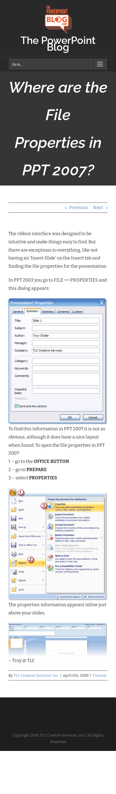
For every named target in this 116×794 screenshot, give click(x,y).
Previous (78, 207)
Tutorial (99, 675)
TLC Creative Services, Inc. (36, 675)
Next (98, 207)
